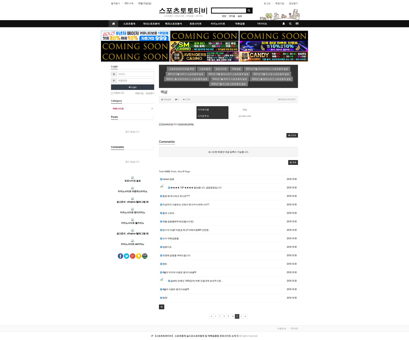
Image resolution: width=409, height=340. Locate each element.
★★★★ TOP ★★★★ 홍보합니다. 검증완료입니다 (196, 187)
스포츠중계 (129, 23)
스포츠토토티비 (183, 10)
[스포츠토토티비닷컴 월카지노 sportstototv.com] (273, 46)
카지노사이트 (218, 23)
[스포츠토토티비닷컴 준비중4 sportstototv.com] (135, 46)
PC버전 (294, 328)
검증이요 (167, 247)
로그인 (267, 3)
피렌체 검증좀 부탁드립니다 (176, 255)
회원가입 (279, 3)
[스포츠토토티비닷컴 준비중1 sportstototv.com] (204, 35)
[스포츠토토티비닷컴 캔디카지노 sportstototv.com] (273, 56)
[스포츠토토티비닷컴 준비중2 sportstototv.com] (273, 35)
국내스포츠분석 (151, 23)
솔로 (240, 16)
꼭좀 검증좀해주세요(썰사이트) (177, 221)
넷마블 (232, 16)
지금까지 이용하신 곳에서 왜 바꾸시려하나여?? (185, 204)
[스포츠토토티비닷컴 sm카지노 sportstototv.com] (204, 46)
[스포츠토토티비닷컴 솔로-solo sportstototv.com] (135, 35)
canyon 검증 (168, 179)
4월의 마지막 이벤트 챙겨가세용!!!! (179, 272)
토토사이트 (196, 23)
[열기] (4, 4)
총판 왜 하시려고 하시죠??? (176, 196)
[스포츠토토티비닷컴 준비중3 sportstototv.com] (135, 56)
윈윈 (224, 16)
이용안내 (281, 328)
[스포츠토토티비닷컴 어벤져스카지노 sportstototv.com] (204, 56)
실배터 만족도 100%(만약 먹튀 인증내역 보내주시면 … (196, 281)
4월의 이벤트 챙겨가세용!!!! (175, 289)
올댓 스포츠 (168, 213)
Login (134, 87)
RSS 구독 (129, 3)
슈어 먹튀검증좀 (170, 238)
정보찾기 (293, 3)
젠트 (164, 264)
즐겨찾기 (115, 3)
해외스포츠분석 (173, 23)
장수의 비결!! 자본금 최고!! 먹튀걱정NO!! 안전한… (186, 230)
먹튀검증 (240, 23)
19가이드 (262, 23)
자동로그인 (118, 93)
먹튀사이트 (118, 108)
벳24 (164, 298)
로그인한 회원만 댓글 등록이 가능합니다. (228, 152)
